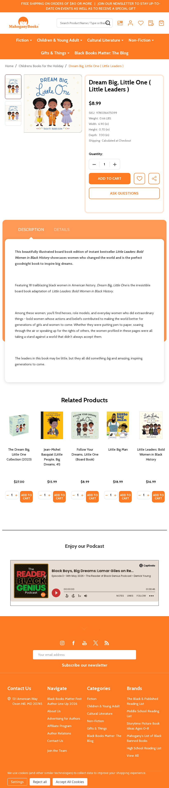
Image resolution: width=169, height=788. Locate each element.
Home (9, 66)
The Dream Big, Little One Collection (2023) (19, 454)
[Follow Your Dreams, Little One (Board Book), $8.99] (85, 425)
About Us (54, 711)
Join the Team (57, 751)
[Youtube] (84, 643)
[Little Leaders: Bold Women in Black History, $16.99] (151, 425)
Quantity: (96, 154)
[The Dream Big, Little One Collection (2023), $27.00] (19, 425)
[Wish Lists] (140, 23)
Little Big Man (118, 449)
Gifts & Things (53, 52)
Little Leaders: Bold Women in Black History (151, 454)
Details (61, 229)
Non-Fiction (139, 40)
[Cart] (161, 23)
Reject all (40, 782)
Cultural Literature (103, 40)
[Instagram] (62, 643)
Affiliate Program (59, 726)
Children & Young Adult (58, 40)
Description (31, 229)
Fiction (22, 40)
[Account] (130, 23)
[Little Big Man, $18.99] (118, 425)
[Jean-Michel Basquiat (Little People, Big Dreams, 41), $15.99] (52, 425)
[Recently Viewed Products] (151, 23)
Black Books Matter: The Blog (101, 52)
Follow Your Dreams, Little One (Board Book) (85, 454)
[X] (95, 643)
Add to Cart (109, 178)
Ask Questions (124, 193)
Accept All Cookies (70, 782)
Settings (17, 782)
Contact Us (55, 741)
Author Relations (59, 733)
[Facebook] (73, 643)
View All (133, 756)
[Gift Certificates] (120, 23)
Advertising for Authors (63, 718)
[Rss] (106, 643)
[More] (31, 40)
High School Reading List (144, 748)
